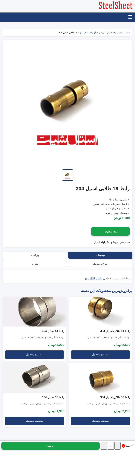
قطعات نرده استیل (115, 32)
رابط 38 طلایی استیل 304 (115, 397)
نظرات (34, 264)
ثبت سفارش (110, 231)
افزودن (50, 445)
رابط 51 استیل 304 (53, 331)
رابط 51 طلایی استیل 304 (115, 331)
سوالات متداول (100, 264)
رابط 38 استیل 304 (53, 397)
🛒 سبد (128, 445)
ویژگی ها (34, 255)
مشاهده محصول (100, 354)
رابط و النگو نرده (93, 278)
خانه (128, 32)
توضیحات (100, 255)
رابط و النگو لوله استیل (94, 32)
